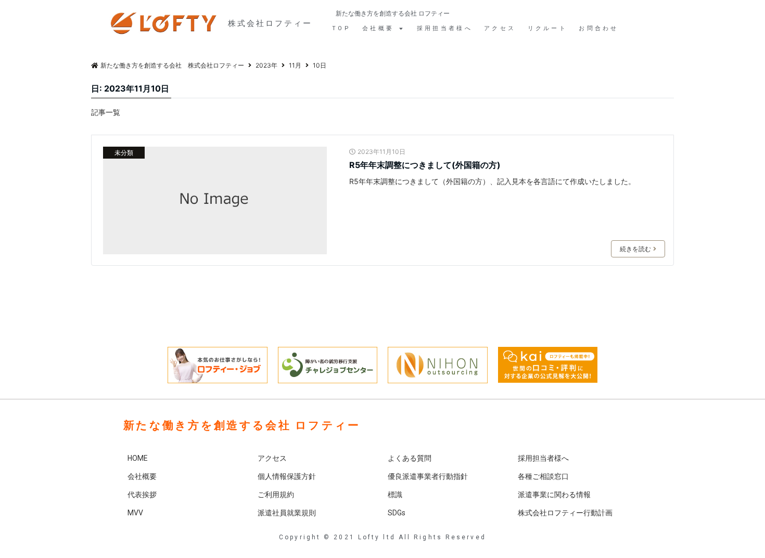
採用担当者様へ (445, 28)
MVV (135, 513)
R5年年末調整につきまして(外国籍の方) (425, 165)
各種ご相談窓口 (543, 476)
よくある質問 (409, 458)
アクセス (500, 28)
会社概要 (142, 476)
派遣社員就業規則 (287, 513)
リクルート (548, 28)
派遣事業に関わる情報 (554, 494)
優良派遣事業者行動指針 (428, 476)
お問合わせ (599, 28)
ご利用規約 (276, 494)
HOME (138, 458)
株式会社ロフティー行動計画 (565, 513)
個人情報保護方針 (287, 476)
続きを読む (635, 249)
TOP (341, 28)
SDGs (396, 513)
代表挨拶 (142, 494)
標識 (395, 494)
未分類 (123, 153)
